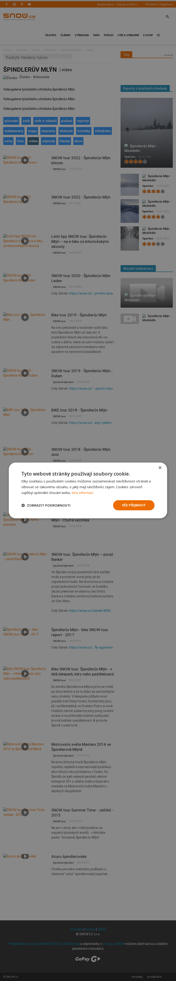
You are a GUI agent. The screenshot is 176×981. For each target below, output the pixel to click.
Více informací (82, 492)
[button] (46, 505)
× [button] (160, 468)
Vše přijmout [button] (134, 505)
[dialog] (88, 490)
